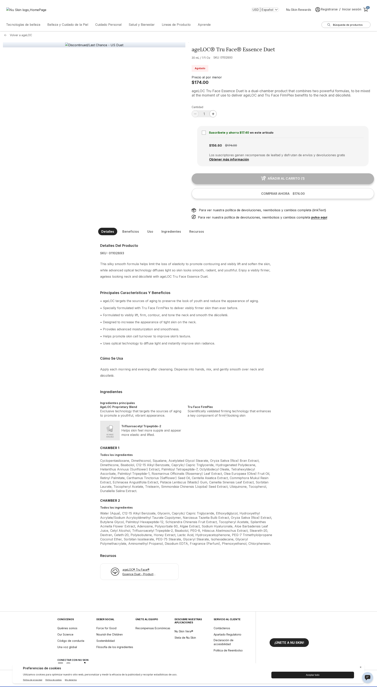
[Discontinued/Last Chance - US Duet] (94, 45)
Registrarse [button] (329, 9)
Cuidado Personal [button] (108, 25)
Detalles (107, 231)
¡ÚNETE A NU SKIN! (289, 643)
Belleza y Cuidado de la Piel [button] (67, 25)
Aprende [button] (204, 25)
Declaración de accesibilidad (223, 642)
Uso (150, 231)
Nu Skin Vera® (184, 631)
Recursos (196, 231)
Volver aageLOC (21, 35)
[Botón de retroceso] (6, 35)
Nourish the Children (109, 634)
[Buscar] (328, 25)
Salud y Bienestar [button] (142, 25)
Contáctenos (222, 628)
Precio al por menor (207, 77)
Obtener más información (229, 159)
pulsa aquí (319, 217)
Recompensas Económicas (152, 628)
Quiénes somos (67, 628)
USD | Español (263, 10)
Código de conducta (70, 640)
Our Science (65, 634)
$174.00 (200, 82)
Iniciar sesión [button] (351, 9)
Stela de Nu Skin (185, 637)
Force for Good (106, 628)
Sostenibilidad (105, 640)
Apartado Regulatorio (227, 634)
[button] (289, 642)
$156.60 (215, 145)
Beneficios (130, 231)
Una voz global (67, 647)
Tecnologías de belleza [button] (23, 25)
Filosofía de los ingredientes (114, 647)
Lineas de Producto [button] (176, 25)
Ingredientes (171, 231)
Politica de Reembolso (228, 650)
